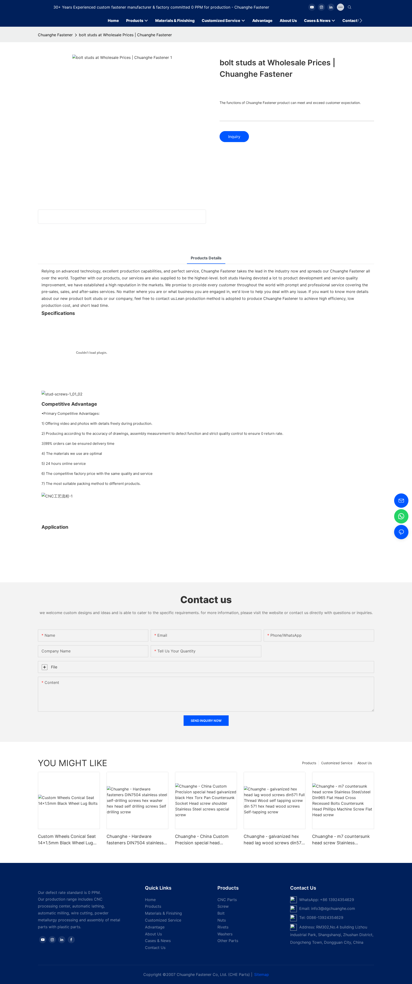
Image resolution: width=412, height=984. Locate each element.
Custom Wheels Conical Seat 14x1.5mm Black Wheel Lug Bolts (67, 840)
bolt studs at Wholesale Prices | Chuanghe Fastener (125, 34)
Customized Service (336, 763)
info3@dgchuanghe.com (333, 908)
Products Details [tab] (206, 258)
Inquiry (234, 136)
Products (309, 763)
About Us (364, 763)
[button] (361, 20)
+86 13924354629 (337, 899)
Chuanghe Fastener (55, 34)
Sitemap (261, 974)
